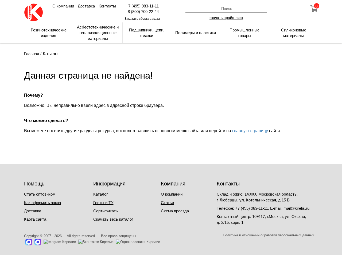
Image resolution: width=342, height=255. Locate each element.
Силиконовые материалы (293, 33)
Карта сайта (35, 219)
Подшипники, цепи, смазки (146, 33)
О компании (63, 6)
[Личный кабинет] (285, 9)
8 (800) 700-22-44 (142, 11)
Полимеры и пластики (195, 32)
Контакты (107, 6)
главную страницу (250, 130)
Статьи (167, 202)
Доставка (86, 6)
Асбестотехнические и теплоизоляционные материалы (98, 33)
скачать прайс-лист (226, 17)
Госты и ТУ (103, 202)
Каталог (100, 194)
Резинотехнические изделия (49, 33)
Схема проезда (175, 211)
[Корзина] (314, 9)
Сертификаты (106, 211)
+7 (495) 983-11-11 (142, 6)
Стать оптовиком (39, 194)
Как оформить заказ (42, 202)
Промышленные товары (244, 33)
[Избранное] (300, 9)
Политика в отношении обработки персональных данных (268, 235)
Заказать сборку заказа (142, 19)
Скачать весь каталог (113, 219)
